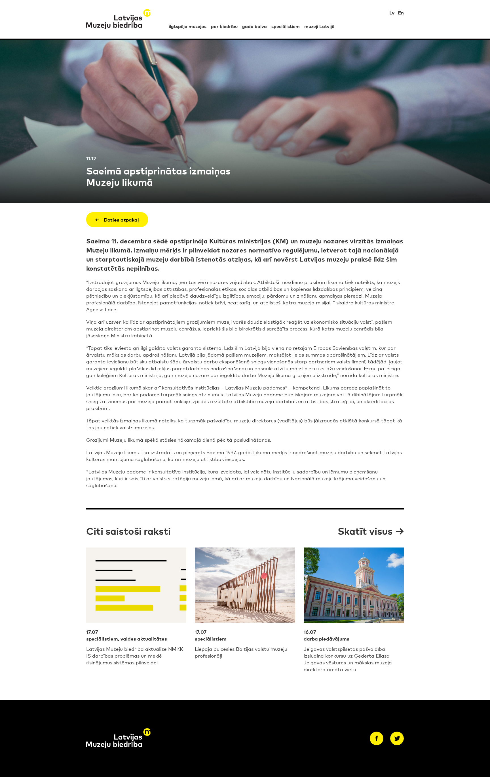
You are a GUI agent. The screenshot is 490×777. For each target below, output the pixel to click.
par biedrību (224, 26)
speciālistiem (285, 26)
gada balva (254, 26)
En (401, 12)
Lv (391, 12)
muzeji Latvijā (319, 26)
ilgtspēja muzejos (187, 26)
